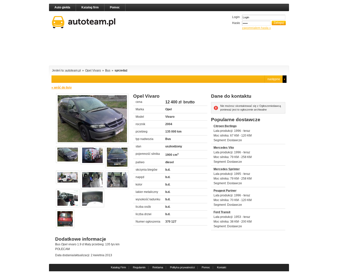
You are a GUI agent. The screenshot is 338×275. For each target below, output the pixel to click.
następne (273, 79)
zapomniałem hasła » (256, 28)
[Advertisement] (169, 48)
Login (236, 17)
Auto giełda (62, 7)
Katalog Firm (118, 267)
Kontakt (221, 267)
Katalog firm (90, 7)
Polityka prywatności (182, 267)
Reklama (157, 267)
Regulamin (139, 267)
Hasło (236, 23)
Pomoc (115, 7)
